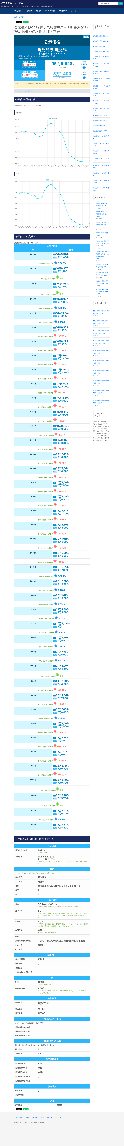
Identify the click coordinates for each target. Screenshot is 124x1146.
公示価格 (22, 17)
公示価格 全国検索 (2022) (101, 41)
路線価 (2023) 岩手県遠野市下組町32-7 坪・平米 (102, 224)
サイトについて (63, 1117)
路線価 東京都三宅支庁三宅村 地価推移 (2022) (102, 214)
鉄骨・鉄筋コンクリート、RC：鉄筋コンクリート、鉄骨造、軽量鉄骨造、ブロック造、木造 (63, 1005)
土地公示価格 (18, 11)
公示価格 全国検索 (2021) (100, 46)
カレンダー (74, 11)
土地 (15, 17)
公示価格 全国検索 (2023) (101, 36)
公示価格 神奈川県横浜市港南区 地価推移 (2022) (102, 291)
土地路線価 (28, 11)
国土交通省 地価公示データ (29, 91)
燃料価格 (38, 11)
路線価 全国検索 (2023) (100, 115)
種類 (40, 1005)
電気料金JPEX (63, 11)
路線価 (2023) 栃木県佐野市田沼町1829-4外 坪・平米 (102, 243)
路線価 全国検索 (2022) (100, 121)
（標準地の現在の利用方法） (48, 932)
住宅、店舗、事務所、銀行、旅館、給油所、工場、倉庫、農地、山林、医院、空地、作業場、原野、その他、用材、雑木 (62, 932)
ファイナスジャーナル (12, 3)
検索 (121, 3)
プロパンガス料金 (50, 11)
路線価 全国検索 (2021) (100, 126)
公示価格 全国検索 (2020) (101, 51)
